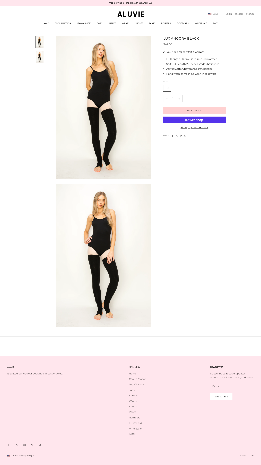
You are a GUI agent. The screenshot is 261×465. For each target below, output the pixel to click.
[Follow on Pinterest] (32, 444)
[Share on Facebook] (172, 136)
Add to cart (194, 110)
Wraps (125, 23)
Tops (99, 23)
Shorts (139, 23)
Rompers (166, 23)
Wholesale (201, 23)
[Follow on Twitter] (16, 444)
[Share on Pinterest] (181, 136)
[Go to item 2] (39, 57)
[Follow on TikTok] (40, 444)
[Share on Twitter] (177, 136)
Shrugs (112, 23)
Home (46, 23)
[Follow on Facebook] (8, 444)
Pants (152, 23)
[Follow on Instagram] (24, 444)
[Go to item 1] (39, 42)
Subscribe (221, 396)
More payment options (194, 127)
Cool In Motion (63, 23)
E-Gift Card (183, 23)
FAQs (215, 23)
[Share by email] (185, 136)
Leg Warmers (84, 23)
